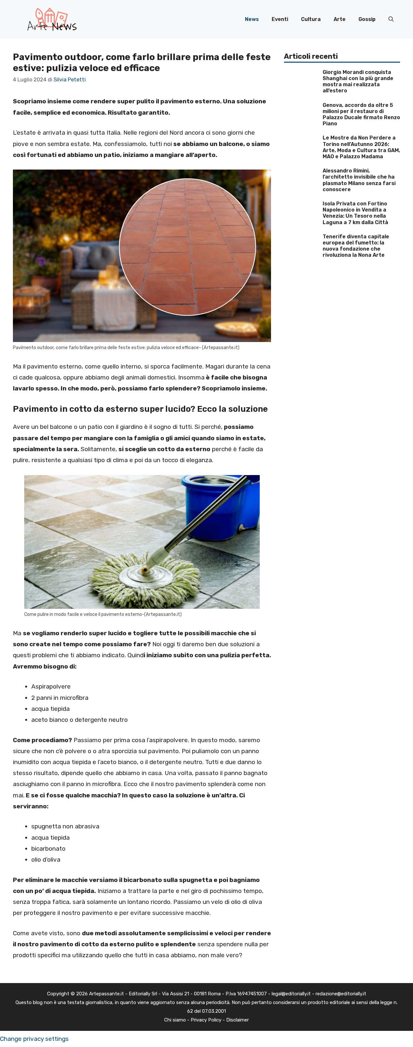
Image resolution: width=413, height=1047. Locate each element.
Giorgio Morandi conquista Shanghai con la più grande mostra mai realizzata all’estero (358, 81)
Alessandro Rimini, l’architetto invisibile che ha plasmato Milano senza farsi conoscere (359, 180)
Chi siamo (175, 1020)
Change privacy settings (34, 1038)
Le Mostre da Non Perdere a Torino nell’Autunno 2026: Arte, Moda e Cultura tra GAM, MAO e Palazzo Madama (361, 147)
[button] (391, 19)
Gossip (367, 19)
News (252, 19)
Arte (340, 19)
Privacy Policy (206, 1020)
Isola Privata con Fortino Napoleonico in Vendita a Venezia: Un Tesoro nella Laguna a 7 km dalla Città (355, 213)
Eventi (280, 19)
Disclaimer (237, 1020)
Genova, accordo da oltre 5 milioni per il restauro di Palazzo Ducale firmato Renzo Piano (361, 114)
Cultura (311, 19)
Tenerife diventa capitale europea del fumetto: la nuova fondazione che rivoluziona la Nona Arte (356, 245)
